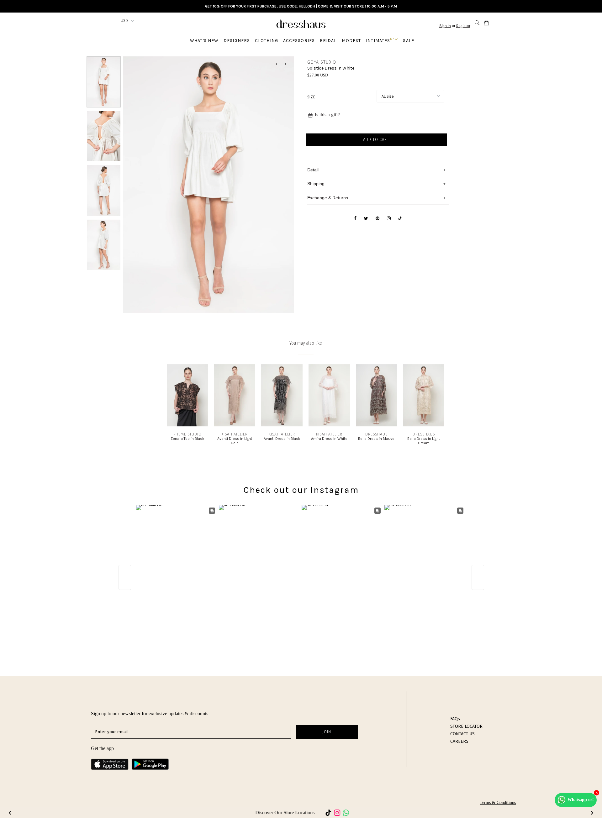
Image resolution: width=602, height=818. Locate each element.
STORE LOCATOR (466, 726)
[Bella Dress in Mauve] (376, 425)
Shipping (316, 183)
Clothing (266, 40)
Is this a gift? (327, 114)
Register (463, 25)
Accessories (299, 40)
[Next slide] (592, 813)
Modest (351, 40)
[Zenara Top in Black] (187, 425)
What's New (204, 40)
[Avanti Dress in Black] (282, 425)
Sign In (445, 25)
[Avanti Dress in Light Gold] (235, 425)
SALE (408, 40)
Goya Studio (321, 62)
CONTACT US (462, 734)
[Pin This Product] (377, 219)
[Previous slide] (10, 813)
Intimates (382, 40)
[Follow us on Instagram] (389, 219)
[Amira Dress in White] (329, 425)
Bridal (328, 40)
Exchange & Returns (327, 197)
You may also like (305, 343)
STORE (358, 6)
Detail (313, 169)
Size (311, 97)
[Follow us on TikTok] (400, 219)
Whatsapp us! (581, 799)
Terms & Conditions (498, 802)
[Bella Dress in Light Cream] (423, 425)
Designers (237, 40)
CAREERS (459, 741)
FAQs (455, 719)
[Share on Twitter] (366, 219)
